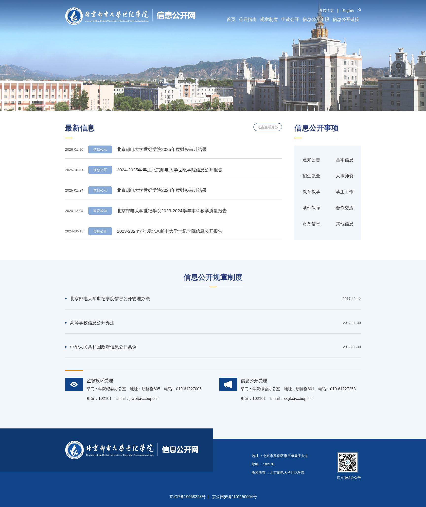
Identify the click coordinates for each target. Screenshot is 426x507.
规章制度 (269, 19)
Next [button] (422, 55)
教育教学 (311, 191)
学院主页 (327, 11)
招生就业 (311, 175)
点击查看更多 (267, 127)
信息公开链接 (346, 19)
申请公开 (290, 19)
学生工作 (345, 191)
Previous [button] (3, 55)
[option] (213, 55)
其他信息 (345, 223)
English (348, 11)
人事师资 (345, 175)
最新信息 (80, 128)
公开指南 (248, 19)
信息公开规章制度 (213, 277)
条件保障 (311, 207)
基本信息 (345, 159)
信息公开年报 (315, 19)
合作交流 (345, 207)
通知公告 (311, 159)
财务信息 (311, 223)
